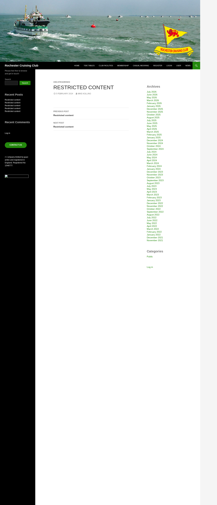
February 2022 (154, 232)
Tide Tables (89, 66)
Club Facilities (106, 66)
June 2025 (152, 123)
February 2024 (154, 166)
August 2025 (153, 117)
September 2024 (155, 149)
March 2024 (153, 163)
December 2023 (155, 172)
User (178, 66)
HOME (76, 66)
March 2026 (153, 100)
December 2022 (155, 203)
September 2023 (155, 180)
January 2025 (154, 137)
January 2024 (154, 169)
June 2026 (152, 94)
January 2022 (154, 234)
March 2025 (153, 131)
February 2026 (154, 103)
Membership (123, 66)
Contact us (16, 145)
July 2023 (151, 186)
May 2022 (152, 223)
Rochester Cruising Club (21, 65)
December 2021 (155, 237)
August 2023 (153, 183)
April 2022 (152, 226)
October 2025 (154, 114)
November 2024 (155, 143)
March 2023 (153, 194)
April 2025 (152, 129)
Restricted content (63, 113)
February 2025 (154, 134)
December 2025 (155, 109)
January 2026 (154, 106)
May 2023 (152, 189)
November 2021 (155, 240)
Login (169, 66)
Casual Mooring (141, 66)
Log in (150, 267)
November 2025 (155, 111)
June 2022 (152, 220)
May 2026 (152, 97)
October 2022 (154, 209)
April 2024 (152, 160)
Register (157, 66)
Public (150, 256)
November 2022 (155, 206)
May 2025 (152, 126)
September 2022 (155, 212)
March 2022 (153, 229)
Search (8, 79)
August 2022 (153, 214)
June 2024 (152, 154)
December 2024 (155, 140)
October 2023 (154, 177)
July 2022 (151, 217)
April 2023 (152, 192)
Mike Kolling (84, 94)
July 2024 (151, 151)
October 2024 (154, 146)
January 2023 (154, 200)
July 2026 (151, 91)
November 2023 (155, 174)
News (187, 66)
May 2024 (152, 157)
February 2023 (154, 197)
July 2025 (151, 120)
